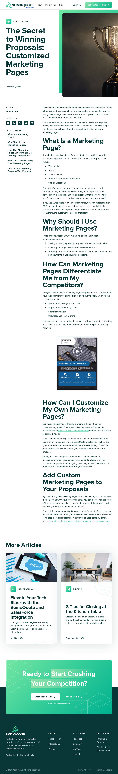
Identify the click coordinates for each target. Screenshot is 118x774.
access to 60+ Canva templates (73, 430)
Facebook (77, 739)
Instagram (77, 744)
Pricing (51, 749)
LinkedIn (77, 754)
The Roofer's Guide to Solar (104, 749)
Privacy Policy (84, 770)
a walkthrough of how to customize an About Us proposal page (79, 521)
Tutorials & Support (102, 740)
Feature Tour (54, 739)
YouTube (77, 749)
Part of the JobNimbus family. (20, 755)
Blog (61, 5)
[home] (20, 5)
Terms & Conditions (103, 770)
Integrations (50, 5)
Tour (40, 5)
